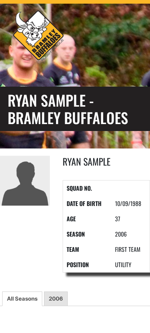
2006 (56, 298)
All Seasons (22, 298)
